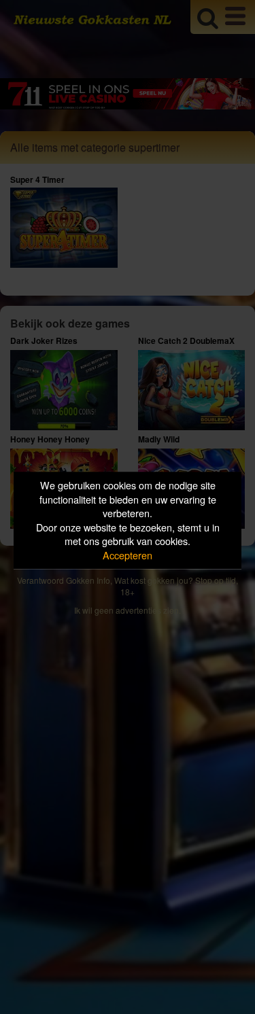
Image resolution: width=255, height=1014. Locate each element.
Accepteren (127, 555)
